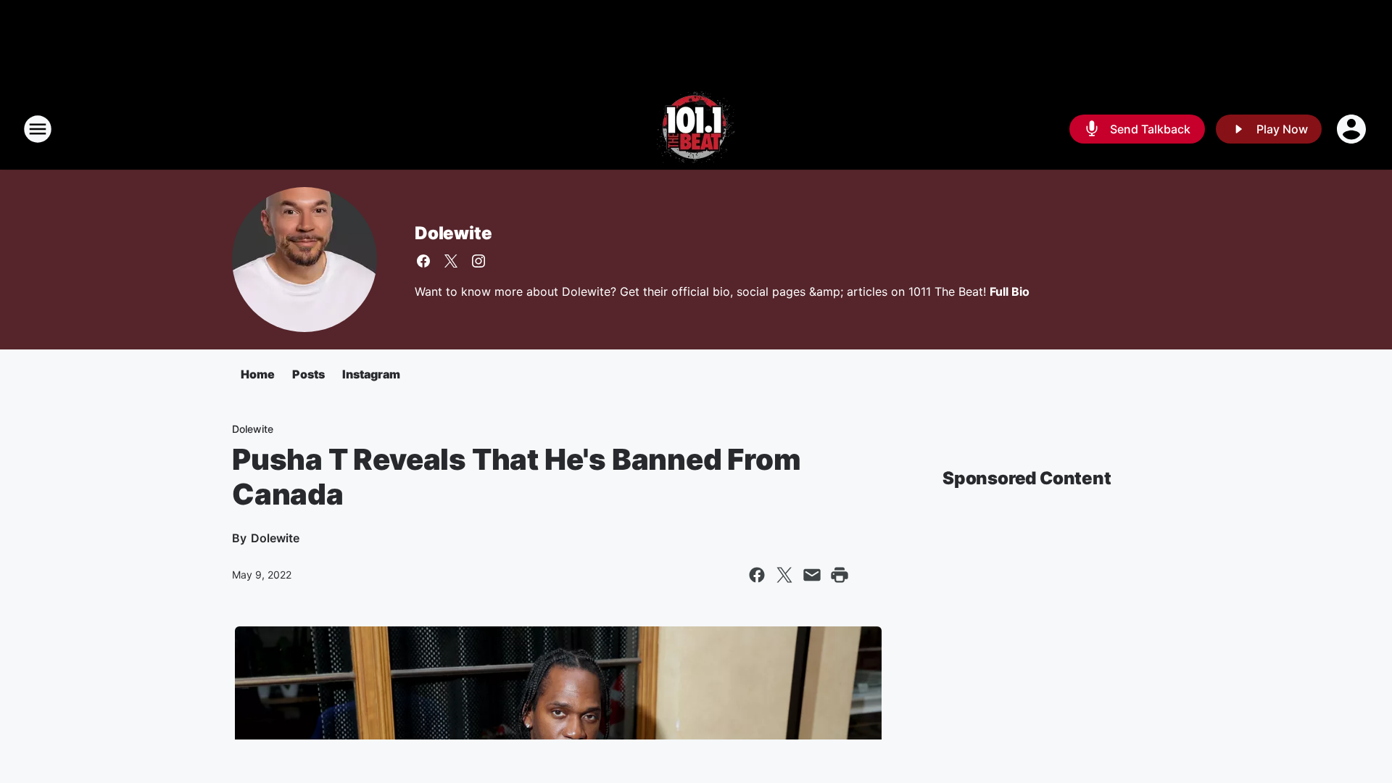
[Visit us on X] (451, 261)
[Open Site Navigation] (37, 129)
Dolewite (453, 233)
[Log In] (1353, 129)
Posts (308, 374)
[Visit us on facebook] (423, 261)
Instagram (371, 374)
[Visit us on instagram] (478, 261)
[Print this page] (839, 575)
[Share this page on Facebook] (757, 575)
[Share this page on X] (784, 575)
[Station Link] (696, 129)
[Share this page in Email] (812, 575)
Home (258, 374)
